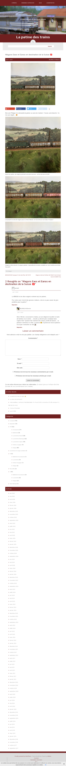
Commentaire (33, 338)
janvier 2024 (13, 574)
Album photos (50, 2)
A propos (14, 2)
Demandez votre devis (27, 2)
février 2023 (13, 607)
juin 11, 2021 (15, 292)
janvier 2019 (13, 736)
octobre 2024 (13, 553)
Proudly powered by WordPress (23, 756)
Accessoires (16, 429)
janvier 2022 (13, 643)
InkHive (49, 756)
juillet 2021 (12, 661)
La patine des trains (33, 37)
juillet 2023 (12, 592)
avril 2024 (12, 565)
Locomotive (16, 459)
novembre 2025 (14, 514)
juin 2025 (12, 529)
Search (50, 46)
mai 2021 (12, 667)
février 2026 (13, 505)
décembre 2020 (14, 682)
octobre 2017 (13, 745)
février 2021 (13, 676)
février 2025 (13, 541)
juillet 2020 (13, 697)
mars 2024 (12, 568)
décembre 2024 (14, 547)
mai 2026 (12, 496)
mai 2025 (12, 532)
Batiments (15, 432)
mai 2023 (12, 598)
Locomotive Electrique (18, 438)
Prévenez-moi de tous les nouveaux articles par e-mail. (33, 376)
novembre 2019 (14, 715)
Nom (20, 359)
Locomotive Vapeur (18, 441)
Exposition (12, 423)
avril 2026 (12, 499)
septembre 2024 (14, 556)
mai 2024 (12, 562)
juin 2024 (12, 559)
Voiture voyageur (17, 444)
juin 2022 (12, 631)
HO (7, 271)
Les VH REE (13, 411)
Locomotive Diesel (17, 435)
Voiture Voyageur (17, 462)
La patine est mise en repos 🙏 (18, 396)
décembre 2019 (14, 712)
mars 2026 (12, 502)
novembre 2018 (14, 742)
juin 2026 (12, 493)
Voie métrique (13, 483)
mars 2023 (12, 604)
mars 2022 (12, 637)
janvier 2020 (13, 709)
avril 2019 (12, 730)
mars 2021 (12, 673)
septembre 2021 (14, 655)
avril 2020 (12, 706)
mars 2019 (12, 733)
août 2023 (12, 589)
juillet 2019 (12, 721)
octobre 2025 (13, 517)
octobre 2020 (13, 688)
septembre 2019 (14, 718)
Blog (40, 2)
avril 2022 (12, 634)
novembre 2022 (14, 616)
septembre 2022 (14, 622)
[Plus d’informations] (49, 109)
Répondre (14, 304)
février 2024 (13, 571)
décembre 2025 (14, 511)
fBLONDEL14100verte (54, 59)
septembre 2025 (14, 520)
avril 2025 (12, 535)
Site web (19, 368)
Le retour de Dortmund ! (16, 399)
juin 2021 (12, 664)
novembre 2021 (14, 649)
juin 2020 (12, 700)
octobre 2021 (13, 652)
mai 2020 (12, 703)
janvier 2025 (13, 544)
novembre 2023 (14, 580)
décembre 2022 (14, 613)
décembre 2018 (14, 739)
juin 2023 (12, 595)
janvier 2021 (13, 679)
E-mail (19, 363)
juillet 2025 (12, 526)
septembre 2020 (14, 691)
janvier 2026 (13, 508)
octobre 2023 (13, 583)
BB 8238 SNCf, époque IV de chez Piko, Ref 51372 (18, 275)
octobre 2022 (13, 619)
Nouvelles (12, 468)
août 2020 (12, 694)
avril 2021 (12, 670)
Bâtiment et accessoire (19, 456)
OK (45, 764)
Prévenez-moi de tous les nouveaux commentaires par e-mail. (33, 372)
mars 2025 (12, 538)
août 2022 (12, 625)
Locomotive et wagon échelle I (17, 450)
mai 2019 (12, 727)
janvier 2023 (13, 610)
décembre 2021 (14, 646)
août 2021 (12, 658)
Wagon (10, 271)
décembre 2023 (14, 577)
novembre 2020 (14, 685)
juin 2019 (12, 724)
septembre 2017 (14, 748)
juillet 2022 (12, 628)
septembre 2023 (14, 586)
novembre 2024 (14, 550)
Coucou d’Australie (15, 408)
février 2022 (13, 640)
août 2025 (12, 523)
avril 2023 (12, 601)
